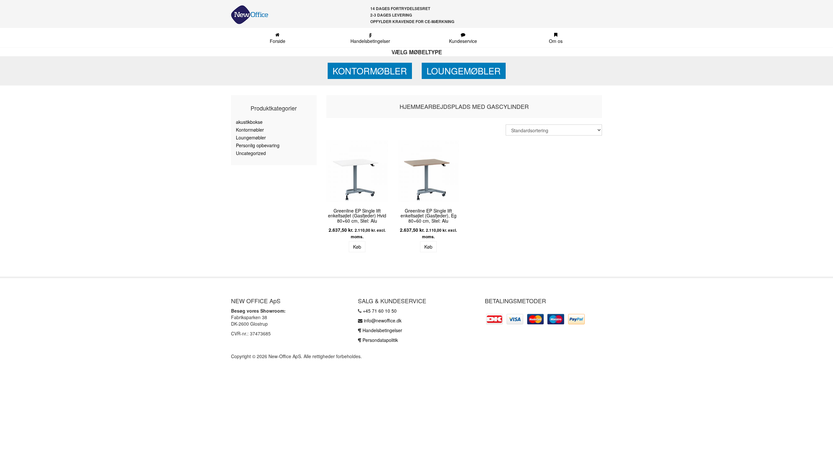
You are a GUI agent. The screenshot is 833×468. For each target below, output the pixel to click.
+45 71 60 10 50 (380, 310)
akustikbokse (249, 122)
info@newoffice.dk (383, 320)
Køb (357, 246)
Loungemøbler (464, 70)
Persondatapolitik (380, 340)
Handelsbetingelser (370, 37)
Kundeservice (463, 41)
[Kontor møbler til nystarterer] (247, 14)
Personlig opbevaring (258, 145)
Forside (277, 41)
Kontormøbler (370, 70)
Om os (556, 41)
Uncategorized (251, 153)
